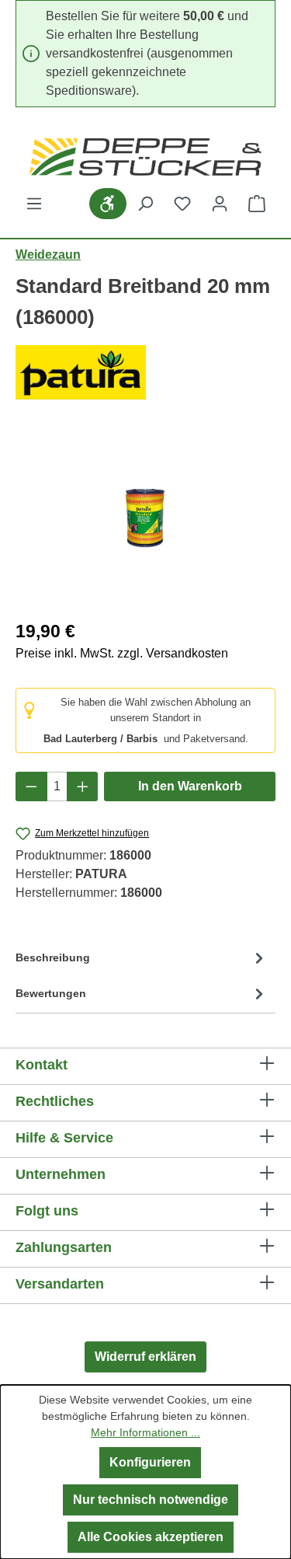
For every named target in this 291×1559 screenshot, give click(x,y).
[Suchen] (145, 203)
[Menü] (34, 203)
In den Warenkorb (190, 786)
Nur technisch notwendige (150, 1499)
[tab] (142, 961)
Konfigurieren (150, 1462)
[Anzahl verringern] (31, 786)
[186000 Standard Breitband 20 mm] (145, 518)
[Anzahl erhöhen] (83, 786)
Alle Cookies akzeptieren (150, 1536)
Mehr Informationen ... (145, 1432)
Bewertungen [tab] (51, 993)
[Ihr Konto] (219, 203)
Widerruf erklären (145, 1356)
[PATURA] (145, 372)
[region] (145, 518)
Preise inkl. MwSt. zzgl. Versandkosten (122, 653)
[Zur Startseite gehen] (145, 157)
